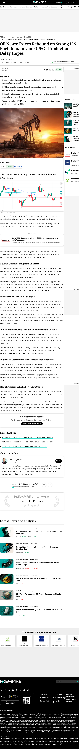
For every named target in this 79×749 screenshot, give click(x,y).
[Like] (44, 485)
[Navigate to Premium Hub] (69, 108)
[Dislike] (50, 485)
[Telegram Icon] (20, 690)
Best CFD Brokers (32, 501)
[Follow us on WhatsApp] (72, 7)
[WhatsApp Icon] (24, 690)
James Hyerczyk (15, 460)
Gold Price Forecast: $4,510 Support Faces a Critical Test (24, 446)
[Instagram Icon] (16, 690)
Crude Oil (27, 37)
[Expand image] (61, 183)
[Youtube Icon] (13, 690)
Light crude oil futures (7, 216)
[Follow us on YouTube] (75, 7)
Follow (58, 461)
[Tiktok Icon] (28, 690)
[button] (4, 2)
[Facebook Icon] (5, 690)
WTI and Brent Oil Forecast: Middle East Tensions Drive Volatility (27, 437)
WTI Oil (4, 70)
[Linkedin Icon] (9, 690)
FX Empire (3, 37)
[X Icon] (1, 690)
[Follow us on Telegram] (78, 7)
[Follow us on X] (68, 7)
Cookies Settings (59, 698)
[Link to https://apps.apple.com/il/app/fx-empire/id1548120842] (5, 697)
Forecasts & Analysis (15, 37)
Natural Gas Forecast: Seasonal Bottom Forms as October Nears (27, 442)
